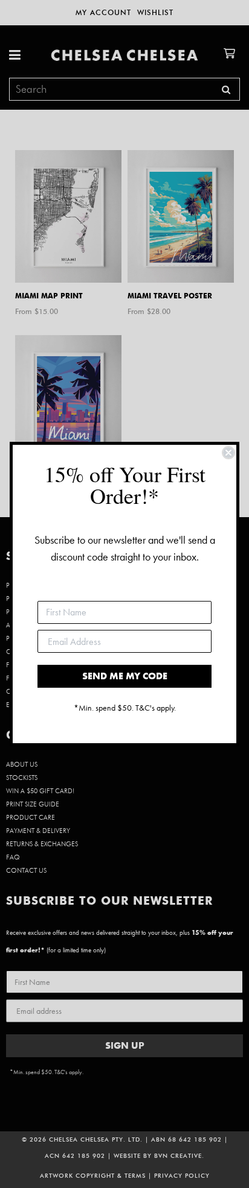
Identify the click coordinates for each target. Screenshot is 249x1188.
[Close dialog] (228, 453)
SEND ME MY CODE (124, 676)
